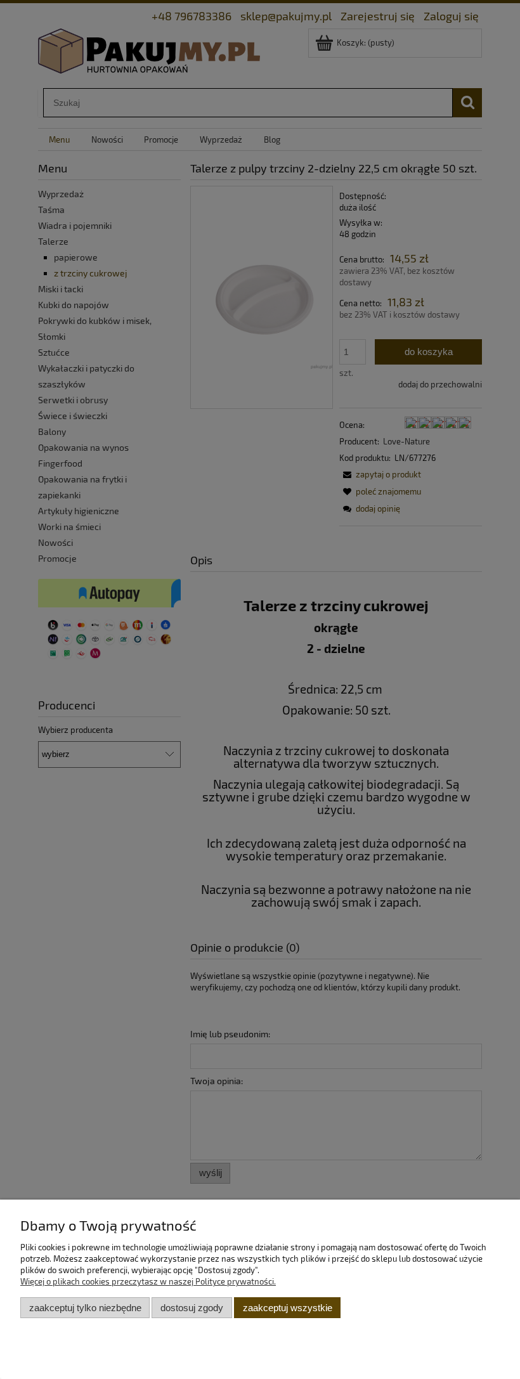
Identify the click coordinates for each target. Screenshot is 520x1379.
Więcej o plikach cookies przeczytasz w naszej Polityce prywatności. (148, 1281)
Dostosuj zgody (191, 1307)
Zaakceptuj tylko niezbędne (85, 1307)
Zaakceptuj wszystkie (287, 1307)
